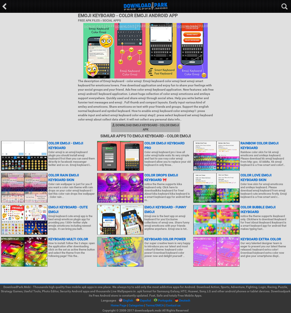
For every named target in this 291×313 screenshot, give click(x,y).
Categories (136, 305)
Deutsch (184, 300)
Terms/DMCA (155, 305)
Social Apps (111, 20)
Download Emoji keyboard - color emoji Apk (147, 127)
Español (145, 300)
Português (165, 300)
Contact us (173, 305)
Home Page (119, 305)
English (128, 300)
